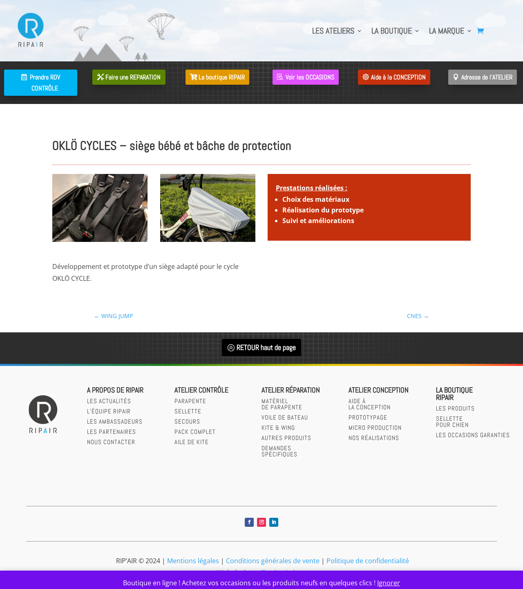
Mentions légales (193, 560)
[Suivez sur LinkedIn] (273, 522)
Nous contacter (111, 442)
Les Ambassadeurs (115, 421)
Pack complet (195, 432)
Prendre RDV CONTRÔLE (45, 83)
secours (187, 421)
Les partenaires (111, 432)
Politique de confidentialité (367, 560)
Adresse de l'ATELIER (486, 77)
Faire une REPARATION (133, 77)
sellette (187, 411)
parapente (190, 401)
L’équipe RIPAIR (109, 411)
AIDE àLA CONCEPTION (370, 404)
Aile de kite (191, 442)
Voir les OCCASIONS (310, 77)
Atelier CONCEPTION (379, 390)
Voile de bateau (285, 417)
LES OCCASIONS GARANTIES (473, 435)
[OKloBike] (100, 241)
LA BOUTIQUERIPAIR (454, 393)
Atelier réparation (291, 390)
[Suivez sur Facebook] (249, 522)
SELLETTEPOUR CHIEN (452, 422)
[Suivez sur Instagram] (261, 522)
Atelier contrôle (201, 390)
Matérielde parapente (282, 404)
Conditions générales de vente (273, 560)
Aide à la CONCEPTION (398, 77)
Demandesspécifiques (279, 451)
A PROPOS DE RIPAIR (115, 390)
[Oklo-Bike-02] (207, 241)
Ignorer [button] (388, 582)
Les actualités (109, 401)
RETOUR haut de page (266, 347)
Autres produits (286, 438)
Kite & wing (278, 427)
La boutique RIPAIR (222, 77)
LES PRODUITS (455, 408)
